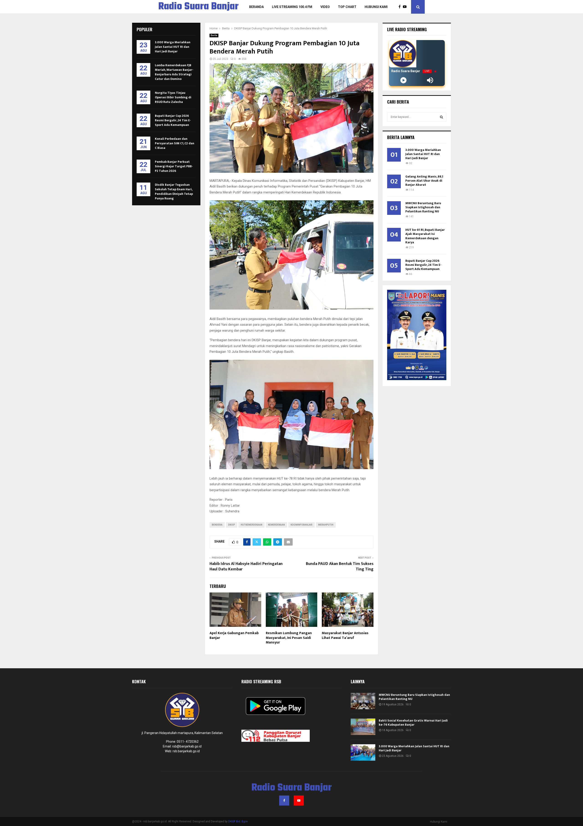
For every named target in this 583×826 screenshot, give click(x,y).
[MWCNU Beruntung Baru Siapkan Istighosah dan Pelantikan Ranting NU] (363, 701)
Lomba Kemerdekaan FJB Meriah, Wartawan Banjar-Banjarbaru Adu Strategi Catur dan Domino (174, 72)
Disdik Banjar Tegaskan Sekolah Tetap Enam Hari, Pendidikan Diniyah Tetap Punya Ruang (174, 191)
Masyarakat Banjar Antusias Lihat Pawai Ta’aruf (345, 635)
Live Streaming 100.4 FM (292, 7)
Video (325, 7)
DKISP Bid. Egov (238, 821)
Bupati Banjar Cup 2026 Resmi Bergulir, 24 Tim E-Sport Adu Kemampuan (173, 120)
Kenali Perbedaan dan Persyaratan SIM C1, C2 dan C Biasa (174, 143)
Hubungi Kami (376, 7)
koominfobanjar (301, 525)
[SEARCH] (441, 117)
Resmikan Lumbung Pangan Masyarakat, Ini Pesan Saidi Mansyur (289, 638)
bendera (217, 525)
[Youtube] (406, 7)
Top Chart (347, 7)
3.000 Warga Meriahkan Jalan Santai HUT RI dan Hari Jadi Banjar (172, 47)
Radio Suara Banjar (198, 7)
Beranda (256, 7)
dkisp (231, 525)
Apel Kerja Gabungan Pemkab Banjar (234, 635)
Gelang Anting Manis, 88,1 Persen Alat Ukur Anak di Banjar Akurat (424, 180)
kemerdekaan (276, 525)
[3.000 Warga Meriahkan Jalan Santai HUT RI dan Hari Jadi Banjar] (363, 752)
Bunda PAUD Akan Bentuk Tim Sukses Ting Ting (339, 566)
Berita (214, 35)
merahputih (325, 525)
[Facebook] (401, 7)
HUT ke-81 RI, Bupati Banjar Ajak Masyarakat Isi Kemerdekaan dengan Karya (425, 236)
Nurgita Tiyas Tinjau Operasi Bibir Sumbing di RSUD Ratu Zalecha (173, 97)
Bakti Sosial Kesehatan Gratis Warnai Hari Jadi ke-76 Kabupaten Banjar (413, 722)
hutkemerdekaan (251, 525)
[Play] (403, 80)
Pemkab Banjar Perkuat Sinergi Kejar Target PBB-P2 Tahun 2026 (174, 166)
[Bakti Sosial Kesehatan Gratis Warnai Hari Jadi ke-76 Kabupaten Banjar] (363, 727)
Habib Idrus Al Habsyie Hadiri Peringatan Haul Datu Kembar (246, 566)
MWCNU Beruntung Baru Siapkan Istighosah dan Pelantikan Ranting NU (423, 207)
